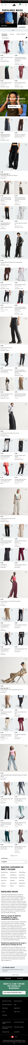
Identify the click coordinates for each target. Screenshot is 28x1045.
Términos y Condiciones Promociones (7, 1028)
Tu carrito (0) (20, 978)
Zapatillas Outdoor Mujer (4, 886)
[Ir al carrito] (25, 5)
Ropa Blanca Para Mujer (22, 883)
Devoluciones (5, 1008)
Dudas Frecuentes (18, 1001)
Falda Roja (21, 880)
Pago (15, 1004)
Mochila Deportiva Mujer (14, 886)
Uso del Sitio (16, 1031)
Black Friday (16, 1011)
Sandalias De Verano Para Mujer (13, 872)
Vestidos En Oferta (22, 886)
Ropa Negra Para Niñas (22, 878)
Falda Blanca (13, 875)
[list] (14, 34)
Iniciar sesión (8, 978)
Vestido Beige (22, 872)
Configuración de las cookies (6, 1023)
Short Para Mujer (3, 880)
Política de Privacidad (18, 1027)
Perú (16, 1036)
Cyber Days (4, 1015)
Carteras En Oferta (22, 875)
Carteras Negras (3, 883)
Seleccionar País (5, 1031)
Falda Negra (4, 877)
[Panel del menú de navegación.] (2, 5)
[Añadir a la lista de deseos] (12, 43)
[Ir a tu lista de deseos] (5, 5)
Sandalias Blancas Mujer (13, 880)
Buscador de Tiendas (6, 1001)
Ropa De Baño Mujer (4, 872)
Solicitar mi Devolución (7, 1004)
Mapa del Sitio (17, 1008)
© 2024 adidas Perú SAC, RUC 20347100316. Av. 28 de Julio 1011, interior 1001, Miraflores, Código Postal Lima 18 (14, 1042)
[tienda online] (14, 5)
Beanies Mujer (13, 883)
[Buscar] (22, 5)
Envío (3, 1011)
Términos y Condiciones (19, 1022)
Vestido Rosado (13, 877)
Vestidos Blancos (3, 875)
